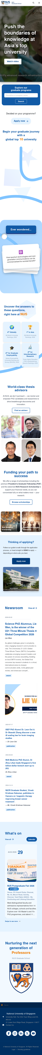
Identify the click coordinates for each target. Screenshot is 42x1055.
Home (6, 1005)
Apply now (21, 561)
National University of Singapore (15, 1047)
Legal (13, 1049)
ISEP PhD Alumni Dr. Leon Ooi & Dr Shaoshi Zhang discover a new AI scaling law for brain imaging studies (20, 733)
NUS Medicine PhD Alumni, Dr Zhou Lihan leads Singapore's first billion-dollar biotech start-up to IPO (20, 764)
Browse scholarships (21, 502)
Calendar (31, 839)
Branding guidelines (24, 1049)
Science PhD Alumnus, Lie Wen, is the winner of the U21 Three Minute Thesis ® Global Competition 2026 (21, 629)
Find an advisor (21, 410)
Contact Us (10, 1025)
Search (21, 101)
